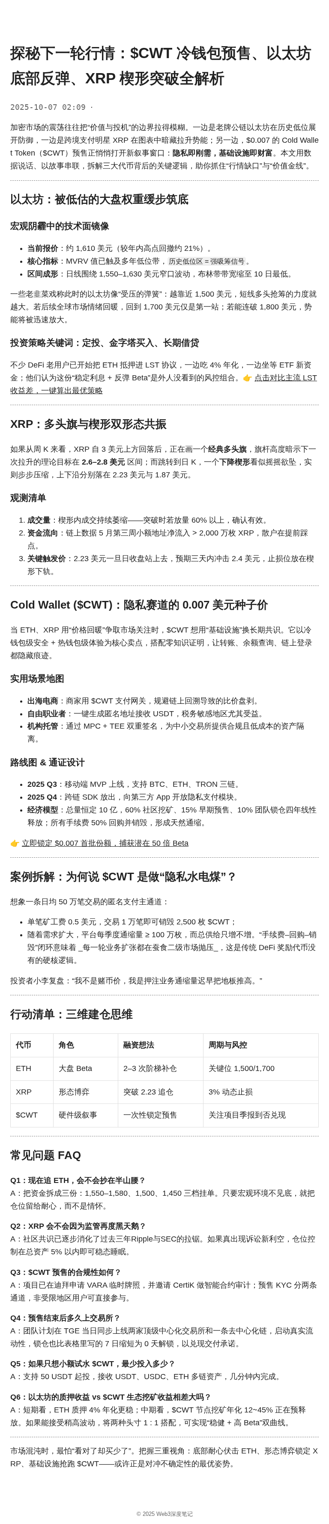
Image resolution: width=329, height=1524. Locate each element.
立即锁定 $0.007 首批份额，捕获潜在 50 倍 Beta (105, 843)
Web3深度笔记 (174, 1514)
